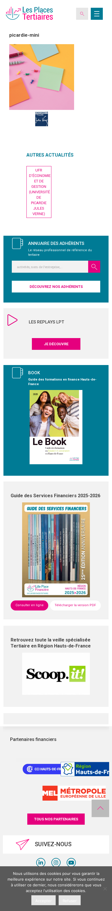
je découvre (56, 344)
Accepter (43, 900)
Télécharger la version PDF (75, 605)
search (94, 267)
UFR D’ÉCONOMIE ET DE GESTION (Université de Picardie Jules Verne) (40, 192)
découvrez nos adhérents (56, 286)
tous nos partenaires (56, 819)
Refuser (70, 900)
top (100, 808)
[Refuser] (105, 889)
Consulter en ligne (30, 605)
